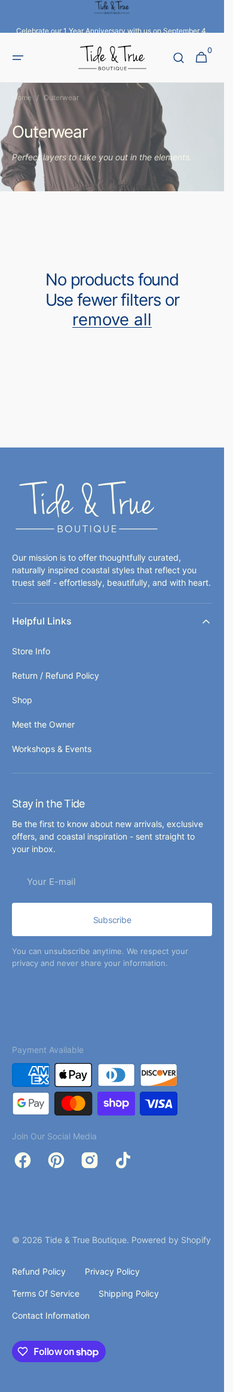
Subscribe (112, 920)
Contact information (51, 1315)
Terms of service (45, 1293)
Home (22, 97)
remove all (112, 320)
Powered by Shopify (171, 1240)
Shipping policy (129, 1293)
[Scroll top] (209, 1377)
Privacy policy (112, 1271)
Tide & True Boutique (86, 1240)
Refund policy (39, 1271)
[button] (18, 58)
